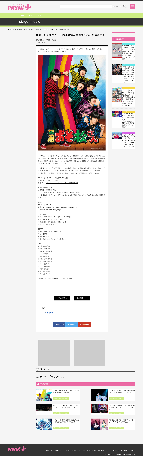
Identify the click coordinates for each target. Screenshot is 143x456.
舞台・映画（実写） (21, 29)
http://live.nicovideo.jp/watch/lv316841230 (62, 183)
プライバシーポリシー (71, 450)
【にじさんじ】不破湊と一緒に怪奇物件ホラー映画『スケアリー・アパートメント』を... (122, 407)
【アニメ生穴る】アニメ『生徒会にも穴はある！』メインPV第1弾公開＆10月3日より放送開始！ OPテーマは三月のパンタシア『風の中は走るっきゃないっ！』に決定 (128, 97)
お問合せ (115, 450)
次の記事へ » (82, 298)
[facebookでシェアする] (59, 325)
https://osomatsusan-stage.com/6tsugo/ (62, 207)
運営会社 (49, 450)
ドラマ (31, 15)
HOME (10, 29)
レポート (126, 133)
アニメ (125, 88)
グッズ (125, 43)
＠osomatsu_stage (54, 210)
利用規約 (58, 450)
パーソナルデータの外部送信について (96, 450)
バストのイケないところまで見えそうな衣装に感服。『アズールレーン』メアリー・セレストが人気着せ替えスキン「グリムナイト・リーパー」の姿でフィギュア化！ (128, 74)
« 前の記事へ (62, 298)
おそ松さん (51, 312)
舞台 (23, 15)
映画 (40, 15)
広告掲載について (128, 450)
